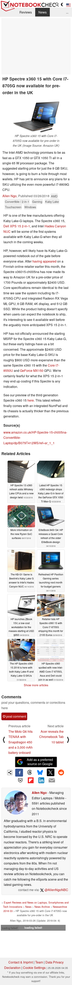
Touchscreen (13, 207)
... (67, 12)
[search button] (57, 5)
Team (39, 962)
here (30, 400)
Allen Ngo (9, 196)
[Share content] (10, 772)
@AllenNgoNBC (56, 889)
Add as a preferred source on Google (40, 761)
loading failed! (10, 928)
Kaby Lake (52, 201)
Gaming (37, 201)
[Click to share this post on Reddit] (61, 772)
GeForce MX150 (31, 370)
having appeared (44, 261)
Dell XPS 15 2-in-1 (16, 226)
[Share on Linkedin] (41, 780)
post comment (15, 716)
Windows (30, 207)
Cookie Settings (34, 967)
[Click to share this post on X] (50, 772)
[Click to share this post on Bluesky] (40, 772)
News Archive (42, 907)
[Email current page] (51, 780)
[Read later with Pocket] (20, 780)
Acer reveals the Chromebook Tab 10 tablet (51, 736)
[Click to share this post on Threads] (29, 772)
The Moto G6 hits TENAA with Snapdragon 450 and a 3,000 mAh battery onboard (20, 742)
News (42, 12)
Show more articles (36, 685)
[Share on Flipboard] (31, 780)
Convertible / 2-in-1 (17, 201)
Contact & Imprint (20, 962)
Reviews (25, 12)
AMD (54, 196)
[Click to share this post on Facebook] (19, 772)
